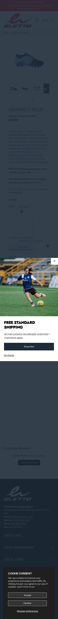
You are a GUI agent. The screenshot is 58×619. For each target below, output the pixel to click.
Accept (27, 595)
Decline (27, 603)
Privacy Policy (42, 586)
